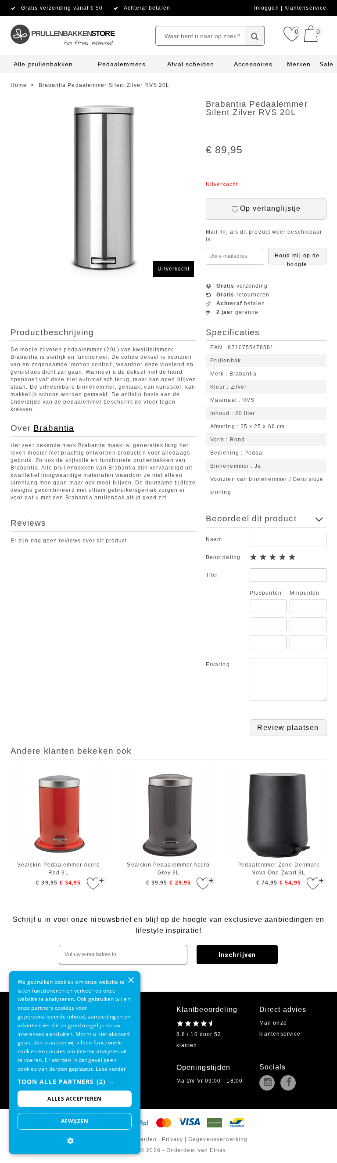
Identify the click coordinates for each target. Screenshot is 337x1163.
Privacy (172, 1139)
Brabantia (53, 428)
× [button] (130, 980)
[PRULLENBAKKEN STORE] (62, 20)
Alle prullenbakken (43, 64)
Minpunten (304, 593)
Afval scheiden (190, 64)
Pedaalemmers (122, 64)
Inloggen (267, 8)
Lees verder (111, 1069)
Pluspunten (266, 593)
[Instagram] (269, 1083)
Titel (212, 575)
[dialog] (74, 1062)
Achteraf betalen (147, 8)
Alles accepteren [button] (74, 1098)
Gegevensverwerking (217, 1139)
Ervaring (218, 664)
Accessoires (253, 64)
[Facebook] (290, 1083)
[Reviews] (194, 1023)
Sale (326, 64)
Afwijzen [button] (74, 1121)
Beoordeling (223, 557)
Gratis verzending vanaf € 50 (62, 8)
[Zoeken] (255, 36)
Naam (214, 539)
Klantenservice (305, 8)
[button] (75, 1081)
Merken (299, 64)
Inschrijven (237, 954)
